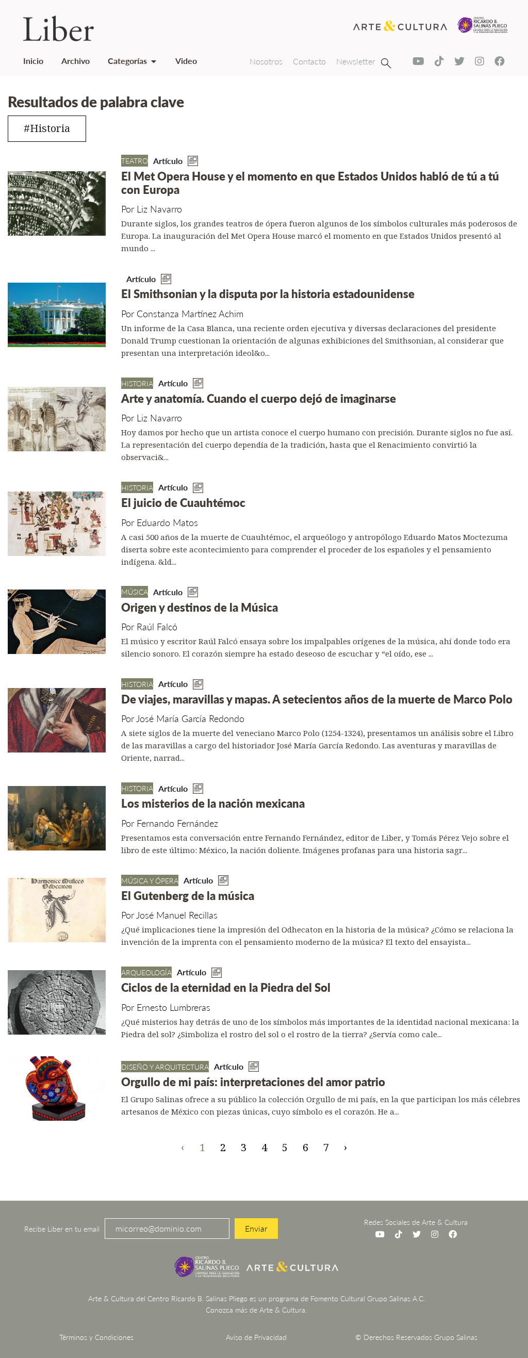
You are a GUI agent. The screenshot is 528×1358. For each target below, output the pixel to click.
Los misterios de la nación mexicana (213, 803)
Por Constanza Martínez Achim (182, 313)
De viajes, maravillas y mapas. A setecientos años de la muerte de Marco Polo (317, 699)
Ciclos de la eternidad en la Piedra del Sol (226, 987)
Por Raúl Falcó (149, 626)
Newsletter (355, 61)
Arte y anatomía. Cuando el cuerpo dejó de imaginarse (258, 398)
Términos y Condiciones (96, 1337)
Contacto (309, 61)
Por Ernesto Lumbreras (165, 1007)
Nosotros (266, 61)
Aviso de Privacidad (256, 1337)
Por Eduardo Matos (159, 522)
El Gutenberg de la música (187, 895)
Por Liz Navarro (151, 208)
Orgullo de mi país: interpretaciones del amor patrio (253, 1081)
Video (186, 61)
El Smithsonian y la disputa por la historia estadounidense (268, 293)
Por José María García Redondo (182, 718)
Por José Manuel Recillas (169, 914)
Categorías (127, 61)
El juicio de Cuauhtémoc (183, 502)
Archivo (75, 61)
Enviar (256, 1228)
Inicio (33, 61)
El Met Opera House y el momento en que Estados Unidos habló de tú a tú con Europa (310, 183)
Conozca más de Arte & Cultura (255, 1309)
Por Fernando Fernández (169, 822)
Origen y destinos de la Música (199, 607)
